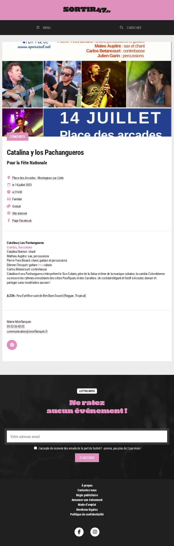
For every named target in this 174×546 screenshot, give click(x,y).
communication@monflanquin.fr (27, 331)
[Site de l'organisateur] (12, 345)
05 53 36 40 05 (15, 326)
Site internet (19, 213)
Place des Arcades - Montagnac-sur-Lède (38, 178)
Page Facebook (22, 220)
